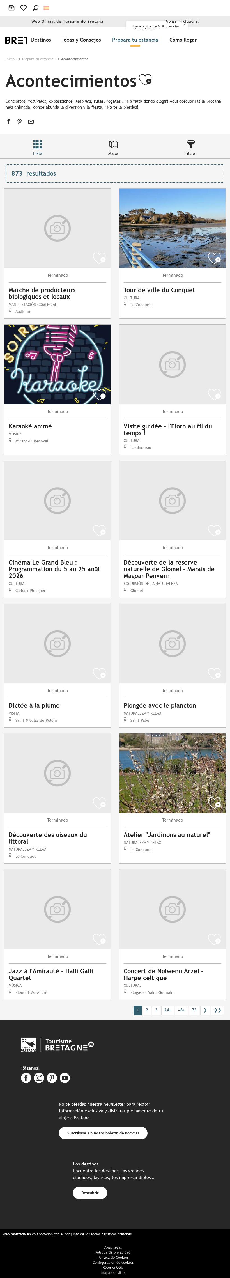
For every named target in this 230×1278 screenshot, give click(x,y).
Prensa (170, 21)
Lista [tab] (37, 153)
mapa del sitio (113, 1272)
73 (194, 1010)
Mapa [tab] (113, 153)
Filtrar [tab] (191, 153)
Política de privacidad (112, 1252)
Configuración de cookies (113, 1262)
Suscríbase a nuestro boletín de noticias (103, 1132)
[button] (36, 8)
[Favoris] (24, 8)
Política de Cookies (113, 1257)
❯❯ (217, 1010)
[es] (47, 8)
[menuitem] (42, 39)
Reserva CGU (113, 1267)
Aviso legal (113, 1247)
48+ (181, 1010)
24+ (167, 1010)
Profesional (189, 21)
